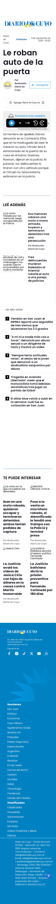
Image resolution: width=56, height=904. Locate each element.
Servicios (12, 826)
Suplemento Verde (18, 728)
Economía (13, 718)
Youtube (39, 653)
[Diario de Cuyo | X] (40, 24)
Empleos (12, 821)
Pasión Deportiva (17, 742)
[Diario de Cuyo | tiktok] (46, 24)
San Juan (12, 709)
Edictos (11, 835)
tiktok (24, 653)
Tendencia (13, 793)
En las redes (14, 765)
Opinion (12, 774)
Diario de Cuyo (6, 39)
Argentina (13, 751)
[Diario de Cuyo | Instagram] (33, 24)
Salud (10, 784)
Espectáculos (15, 746)
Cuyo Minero (15, 723)
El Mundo (12, 756)
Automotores (15, 817)
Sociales (12, 779)
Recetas (12, 760)
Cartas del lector (17, 770)
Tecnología (14, 788)
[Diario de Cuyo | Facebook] (27, 24)
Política (11, 714)
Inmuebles (13, 812)
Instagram (17, 653)
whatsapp (46, 653)
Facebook (9, 653)
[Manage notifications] (48, 875)
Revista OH (14, 732)
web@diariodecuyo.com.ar (29, 855)
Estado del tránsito (18, 798)
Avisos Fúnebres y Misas (21, 831)
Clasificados (14, 807)
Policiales (21, 39)
